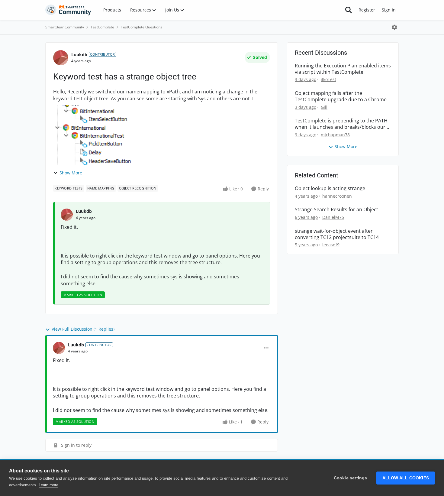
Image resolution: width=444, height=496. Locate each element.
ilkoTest (328, 79)
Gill (324, 107)
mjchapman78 (335, 135)
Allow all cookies (405, 478)
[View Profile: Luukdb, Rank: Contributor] (60, 57)
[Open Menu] (394, 27)
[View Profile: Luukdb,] (67, 215)
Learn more (48, 485)
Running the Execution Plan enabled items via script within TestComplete (343, 69)
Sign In (389, 10)
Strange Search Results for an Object (336, 209)
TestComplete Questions (141, 27)
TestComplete (102, 27)
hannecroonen (337, 196)
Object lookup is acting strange (330, 188)
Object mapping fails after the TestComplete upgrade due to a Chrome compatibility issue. (341, 96)
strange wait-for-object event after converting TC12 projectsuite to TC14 (337, 234)
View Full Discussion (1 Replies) (83, 329)
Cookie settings (350, 478)
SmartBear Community (64, 27)
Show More (71, 173)
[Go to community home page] (68, 10)
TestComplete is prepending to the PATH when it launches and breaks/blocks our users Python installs (341, 124)
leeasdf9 (330, 245)
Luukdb (79, 54)
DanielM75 (333, 217)
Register (367, 10)
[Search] (348, 10)
